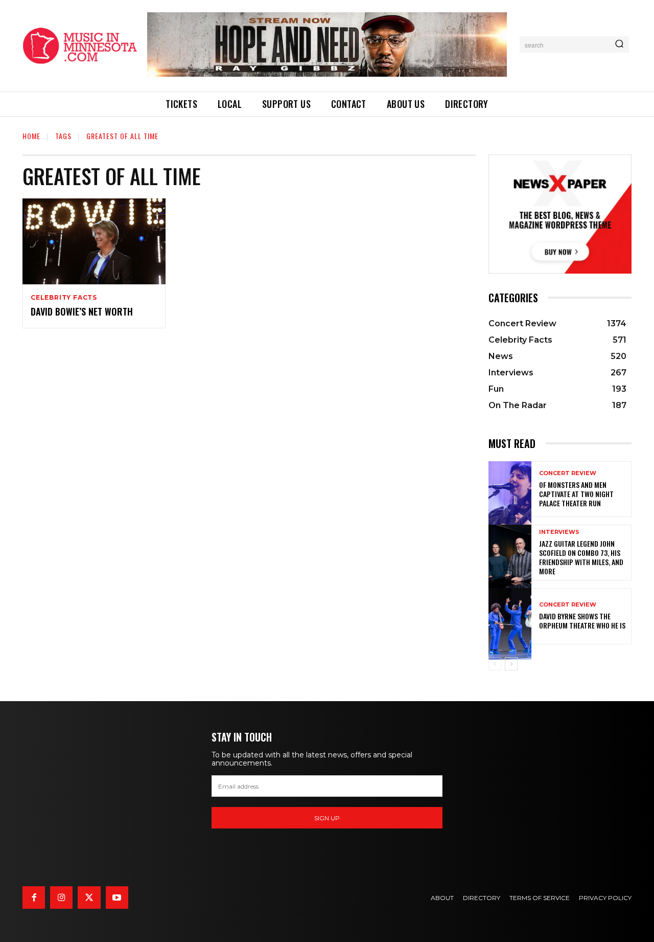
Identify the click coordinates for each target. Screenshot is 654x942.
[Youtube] (117, 897)
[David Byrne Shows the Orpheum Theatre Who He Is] (509, 616)
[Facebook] (33, 897)
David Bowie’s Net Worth (82, 311)
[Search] (619, 44)
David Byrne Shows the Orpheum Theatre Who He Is (582, 621)
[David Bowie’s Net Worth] (94, 241)
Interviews (559, 532)
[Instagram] (61, 897)
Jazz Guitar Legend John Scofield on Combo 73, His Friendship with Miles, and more (581, 557)
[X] (89, 897)
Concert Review (567, 473)
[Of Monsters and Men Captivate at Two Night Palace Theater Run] (509, 489)
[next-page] (511, 663)
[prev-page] (494, 663)
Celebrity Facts (64, 298)
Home (31, 135)
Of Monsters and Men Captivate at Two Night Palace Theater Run (576, 493)
